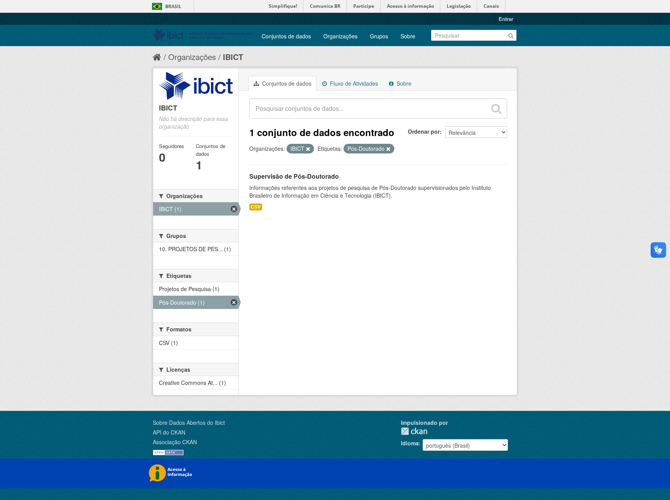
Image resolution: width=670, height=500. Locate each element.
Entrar (506, 18)
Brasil (173, 6)
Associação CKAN (175, 442)
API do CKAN (169, 432)
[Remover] (308, 149)
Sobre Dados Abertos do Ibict (189, 422)
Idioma (410, 443)
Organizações (340, 36)
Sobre (408, 36)
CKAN (414, 431)
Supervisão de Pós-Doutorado (294, 176)
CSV (256, 206)
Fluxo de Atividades (353, 83)
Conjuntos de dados (286, 36)
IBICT (233, 56)
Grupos (379, 36)
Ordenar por (424, 131)
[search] (496, 108)
